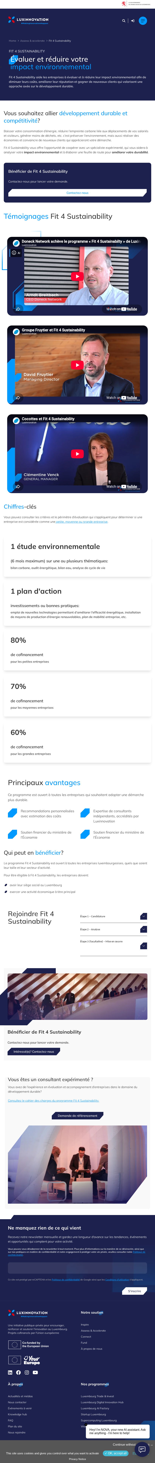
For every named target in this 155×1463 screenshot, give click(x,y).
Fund (84, 1342)
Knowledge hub (17, 1414)
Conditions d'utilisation (117, 1279)
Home (12, 40)
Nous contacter (17, 1402)
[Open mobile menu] (143, 21)
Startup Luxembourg (93, 1414)
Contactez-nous (77, 193)
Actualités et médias (20, 1396)
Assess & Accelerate (93, 1330)
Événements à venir (20, 1408)
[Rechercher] (124, 20)
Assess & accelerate (32, 40)
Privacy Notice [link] (77, 1459)
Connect (86, 1336)
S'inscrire (134, 1291)
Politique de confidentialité (66, 1279)
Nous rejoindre (17, 1432)
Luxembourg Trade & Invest (97, 1396)
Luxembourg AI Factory (95, 1408)
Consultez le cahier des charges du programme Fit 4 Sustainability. (53, 1100)
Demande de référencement (77, 1116)
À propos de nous (91, 1348)
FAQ (10, 1420)
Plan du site (15, 1426)
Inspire (85, 1324)
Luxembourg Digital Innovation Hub (102, 1402)
